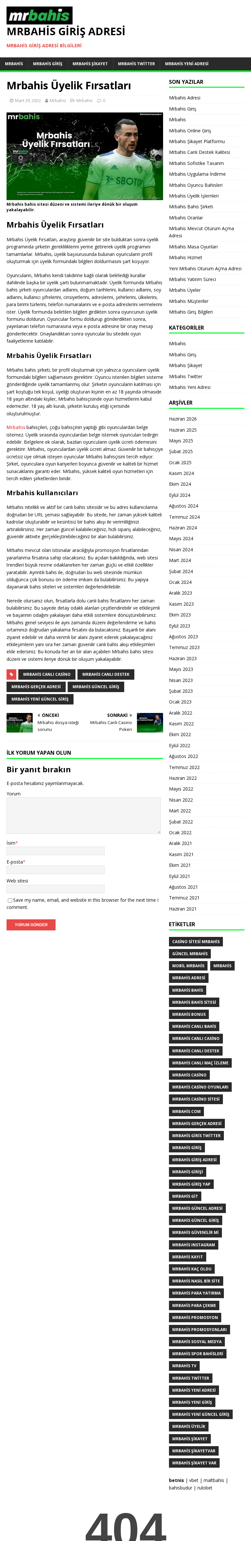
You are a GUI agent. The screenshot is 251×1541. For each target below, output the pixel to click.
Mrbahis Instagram (193, 1245)
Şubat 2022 (181, 822)
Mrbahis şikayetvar (193, 1451)
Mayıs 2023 (181, 669)
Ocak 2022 (180, 832)
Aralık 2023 (180, 593)
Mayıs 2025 (181, 440)
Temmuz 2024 (184, 517)
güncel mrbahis (190, 953)
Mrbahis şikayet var (194, 1463)
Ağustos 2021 (183, 887)
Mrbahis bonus (189, 1014)
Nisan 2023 (181, 680)
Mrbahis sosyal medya (197, 1341)
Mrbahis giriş (187, 1147)
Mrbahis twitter (190, 1378)
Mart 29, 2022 (28, 100)
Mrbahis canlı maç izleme (200, 1063)
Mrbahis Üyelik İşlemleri (194, 196)
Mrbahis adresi (188, 978)
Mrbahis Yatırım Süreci (192, 279)
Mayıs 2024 (181, 538)
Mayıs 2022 (181, 789)
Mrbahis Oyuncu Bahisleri (196, 185)
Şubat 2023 (181, 691)
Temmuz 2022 (184, 767)
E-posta (15, 862)
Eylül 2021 (179, 876)
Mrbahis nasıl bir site (196, 1281)
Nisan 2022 (181, 800)
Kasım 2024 (181, 473)
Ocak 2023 (180, 702)
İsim (11, 843)
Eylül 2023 (179, 626)
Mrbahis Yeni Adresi (187, 64)
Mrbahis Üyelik (188, 1426)
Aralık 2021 (180, 843)
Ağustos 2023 (183, 636)
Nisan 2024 (181, 549)
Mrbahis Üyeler (185, 290)
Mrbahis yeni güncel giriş (40, 699)
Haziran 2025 (183, 430)
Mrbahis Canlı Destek (105, 674)
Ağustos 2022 (183, 756)
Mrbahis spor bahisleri (197, 1353)
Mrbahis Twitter (136, 64)
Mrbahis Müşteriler (189, 301)
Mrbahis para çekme (194, 1305)
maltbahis (214, 1480)
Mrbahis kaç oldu (191, 1269)
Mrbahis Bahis (187, 990)
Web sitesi (17, 881)
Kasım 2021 (181, 854)
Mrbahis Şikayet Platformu (197, 141)
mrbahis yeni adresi (194, 1390)
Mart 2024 (180, 560)
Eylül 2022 (179, 745)
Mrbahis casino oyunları (200, 1087)
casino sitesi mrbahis (196, 941)
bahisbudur (180, 1488)
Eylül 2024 (179, 495)
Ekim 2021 (180, 865)
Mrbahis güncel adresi (197, 1208)
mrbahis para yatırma (196, 1293)
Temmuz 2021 (184, 898)
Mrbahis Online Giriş (190, 130)
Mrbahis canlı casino (47, 674)
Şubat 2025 (181, 451)
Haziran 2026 (183, 419)
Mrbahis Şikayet (90, 64)
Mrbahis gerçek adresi (36, 686)
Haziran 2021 (183, 909)
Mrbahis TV (184, 1366)
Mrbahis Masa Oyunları (193, 247)
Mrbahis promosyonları (199, 1329)
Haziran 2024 (183, 528)
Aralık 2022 (180, 713)
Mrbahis (14, 64)
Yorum (14, 794)
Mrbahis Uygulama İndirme (197, 174)
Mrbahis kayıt (187, 1257)
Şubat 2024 (181, 571)
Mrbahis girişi (187, 1172)
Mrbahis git (185, 1196)
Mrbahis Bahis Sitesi (194, 1002)
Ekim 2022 (180, 734)
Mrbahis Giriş (47, 64)
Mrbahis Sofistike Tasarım (196, 163)
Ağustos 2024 (183, 506)
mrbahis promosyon (195, 1317)
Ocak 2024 (180, 582)
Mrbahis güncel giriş (96, 686)
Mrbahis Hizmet (185, 257)
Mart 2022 (180, 811)
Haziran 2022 (183, 778)
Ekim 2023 (180, 615)
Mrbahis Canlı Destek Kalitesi (199, 152)
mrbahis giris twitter (196, 1135)
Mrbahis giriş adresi (194, 1160)
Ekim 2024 (180, 484)
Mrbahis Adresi (184, 98)
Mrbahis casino (189, 1075)
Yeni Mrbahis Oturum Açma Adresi (205, 268)
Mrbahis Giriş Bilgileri (191, 312)
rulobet (204, 1488)
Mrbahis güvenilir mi (195, 1232)
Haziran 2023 (183, 658)
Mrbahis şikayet (190, 1439)
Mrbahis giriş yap (191, 1184)
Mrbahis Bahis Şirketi (191, 206)
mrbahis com (186, 1111)
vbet (193, 1480)
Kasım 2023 (181, 604)
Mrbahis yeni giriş (192, 1402)
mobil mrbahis (188, 966)
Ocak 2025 (180, 462)
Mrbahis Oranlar (186, 218)
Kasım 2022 (181, 723)
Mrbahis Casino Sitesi (196, 1099)
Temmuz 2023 (184, 647)
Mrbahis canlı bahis (194, 1026)
